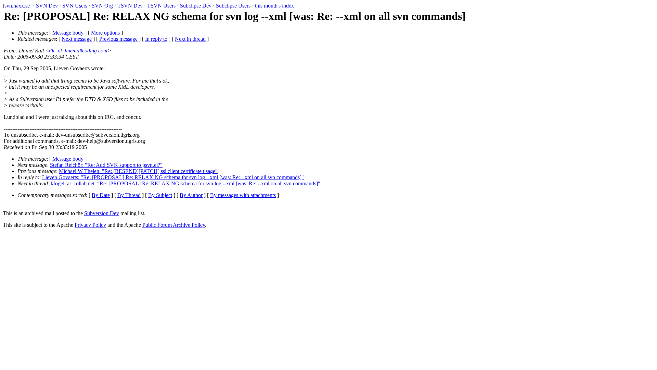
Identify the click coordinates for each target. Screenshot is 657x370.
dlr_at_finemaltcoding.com (78, 50)
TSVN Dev (130, 6)
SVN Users (74, 6)
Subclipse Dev (195, 6)
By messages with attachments (243, 195)
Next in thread (190, 39)
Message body (67, 33)
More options (105, 33)
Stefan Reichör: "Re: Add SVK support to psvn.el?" (106, 165)
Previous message (118, 39)
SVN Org (102, 6)
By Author (191, 195)
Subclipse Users (233, 6)
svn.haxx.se (17, 6)
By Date (101, 195)
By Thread (129, 195)
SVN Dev (47, 6)
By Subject (160, 195)
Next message (77, 39)
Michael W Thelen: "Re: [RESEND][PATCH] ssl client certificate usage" (138, 171)
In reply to (156, 39)
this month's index (274, 6)
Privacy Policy (90, 225)
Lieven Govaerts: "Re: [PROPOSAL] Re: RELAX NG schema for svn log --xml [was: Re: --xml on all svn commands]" (173, 177)
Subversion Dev (101, 213)
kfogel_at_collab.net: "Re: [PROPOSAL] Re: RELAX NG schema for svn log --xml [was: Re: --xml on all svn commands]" (185, 183)
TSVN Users (161, 6)
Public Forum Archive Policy (173, 225)
